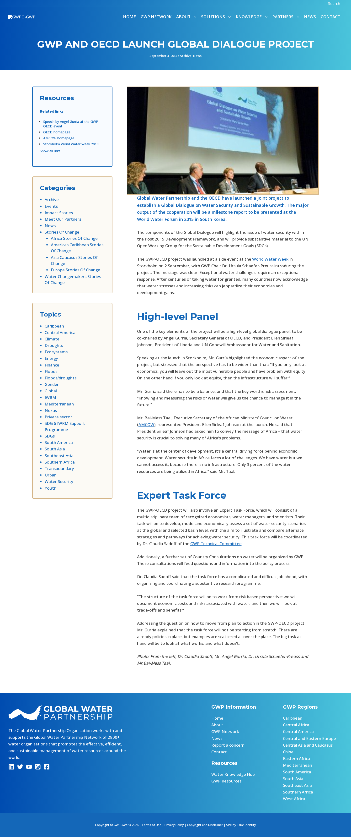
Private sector (58, 417)
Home (129, 16)
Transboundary (59, 468)
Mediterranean (59, 404)
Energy (51, 358)
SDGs (50, 436)
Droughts (54, 345)
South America (59, 442)
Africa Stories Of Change (74, 238)
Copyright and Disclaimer (205, 825)
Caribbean (54, 326)
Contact (330, 16)
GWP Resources (226, 781)
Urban (51, 475)
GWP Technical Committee (216, 543)
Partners (282, 16)
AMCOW (146, 424)
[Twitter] (20, 767)
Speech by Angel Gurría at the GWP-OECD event (71, 123)
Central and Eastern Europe (309, 738)
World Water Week (270, 259)
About (217, 725)
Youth (50, 488)
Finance (52, 365)
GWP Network (156, 16)
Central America (60, 332)
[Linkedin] (11, 767)
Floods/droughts (60, 378)
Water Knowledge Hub (233, 774)
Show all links (50, 151)
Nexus (51, 410)
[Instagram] (38, 767)
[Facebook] (47, 767)
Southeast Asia (59, 455)
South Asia (55, 449)
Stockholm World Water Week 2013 (71, 144)
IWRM (50, 397)
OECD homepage (56, 132)
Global (51, 391)
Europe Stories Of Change (75, 270)
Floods (51, 371)
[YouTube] (29, 767)
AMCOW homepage (58, 138)
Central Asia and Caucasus (308, 745)
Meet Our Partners (63, 219)
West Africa (294, 798)
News (310, 16)
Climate (52, 339)
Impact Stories (59, 212)
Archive (185, 56)
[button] (335, 3)
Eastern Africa (296, 758)
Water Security (59, 481)
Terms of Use (151, 825)
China (288, 752)
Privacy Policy (174, 825)
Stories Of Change (62, 232)
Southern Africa (60, 462)
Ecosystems (56, 352)
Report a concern (228, 745)
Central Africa (296, 725)
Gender (52, 384)
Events (51, 206)
